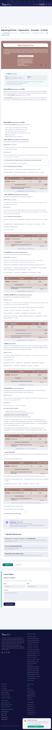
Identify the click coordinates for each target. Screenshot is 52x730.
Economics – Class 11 (6, 695)
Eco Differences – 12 (31, 712)
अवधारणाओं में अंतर (5, 717)
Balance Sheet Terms (6, 702)
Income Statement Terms (7, 704)
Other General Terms (6, 706)
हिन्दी (6, 27)
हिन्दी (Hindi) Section (31, 695)
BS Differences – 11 (31, 708)
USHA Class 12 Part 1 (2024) (33, 668)
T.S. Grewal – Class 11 (31, 636)
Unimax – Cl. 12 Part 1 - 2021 (33, 659)
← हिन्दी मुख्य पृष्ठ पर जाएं (8, 564)
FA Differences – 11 (31, 704)
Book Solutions (30, 690)
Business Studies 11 (5, 692)
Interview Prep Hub (31, 694)
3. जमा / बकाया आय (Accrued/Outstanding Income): (16, 252)
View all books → (31, 680)
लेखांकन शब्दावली (4, 719)
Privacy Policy (30, 699)
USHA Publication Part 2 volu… (33, 674)
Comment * (6, 590)
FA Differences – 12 (31, 710)
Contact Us (29, 697)
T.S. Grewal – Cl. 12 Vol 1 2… (32, 644)
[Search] (36, 4)
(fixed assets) (40, 346)
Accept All (36, 726)
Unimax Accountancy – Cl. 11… (33, 651)
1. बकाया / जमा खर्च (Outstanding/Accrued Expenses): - (16, 139)
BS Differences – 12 (31, 714)
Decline (47, 726)
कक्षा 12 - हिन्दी (4, 715)
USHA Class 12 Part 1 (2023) (33, 666)
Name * (5, 583)
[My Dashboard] (46, 4)
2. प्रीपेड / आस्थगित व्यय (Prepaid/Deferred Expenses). (16, 194)
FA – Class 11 (4, 686)
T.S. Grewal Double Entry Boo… (33, 649)
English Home (18, 564)
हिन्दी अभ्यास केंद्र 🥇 (5, 711)
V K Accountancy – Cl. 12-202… (33, 676)
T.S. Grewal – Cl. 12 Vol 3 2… (33, 647)
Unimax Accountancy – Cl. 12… (33, 653)
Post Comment (9, 604)
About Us (29, 688)
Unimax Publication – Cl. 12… (33, 661)
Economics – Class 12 (6, 697)
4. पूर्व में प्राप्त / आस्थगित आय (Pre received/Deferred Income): (18, 295)
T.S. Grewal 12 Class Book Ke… (33, 638)
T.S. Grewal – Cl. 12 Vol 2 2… (33, 646)
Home (28, 686)
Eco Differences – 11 (31, 706)
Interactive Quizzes (31, 692)
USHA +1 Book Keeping (31, 663)
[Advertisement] (26, 15)
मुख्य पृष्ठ (2, 27)
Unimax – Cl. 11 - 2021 (31, 657)
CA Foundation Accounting (7, 690)
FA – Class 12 (4, 688)
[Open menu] (49, 4)
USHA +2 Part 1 (30, 665)
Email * (28, 583)
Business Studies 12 (6, 694)
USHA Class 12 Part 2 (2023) (33, 670)
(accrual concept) (21, 91)
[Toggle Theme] (34, 4)
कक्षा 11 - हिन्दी (4, 713)
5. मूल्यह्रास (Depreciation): (10, 343)
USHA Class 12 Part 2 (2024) (33, 672)
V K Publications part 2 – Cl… (33, 678)
